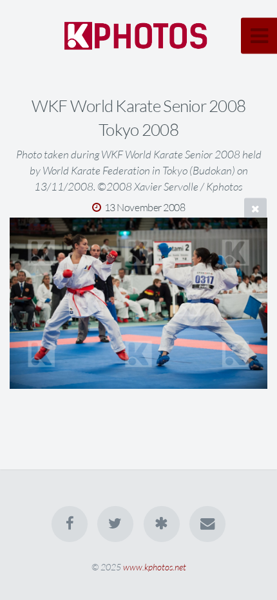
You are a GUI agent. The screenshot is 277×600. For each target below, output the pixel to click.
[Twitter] (115, 524)
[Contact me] (207, 524)
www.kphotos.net (154, 566)
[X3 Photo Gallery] (162, 524)
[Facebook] (70, 524)
